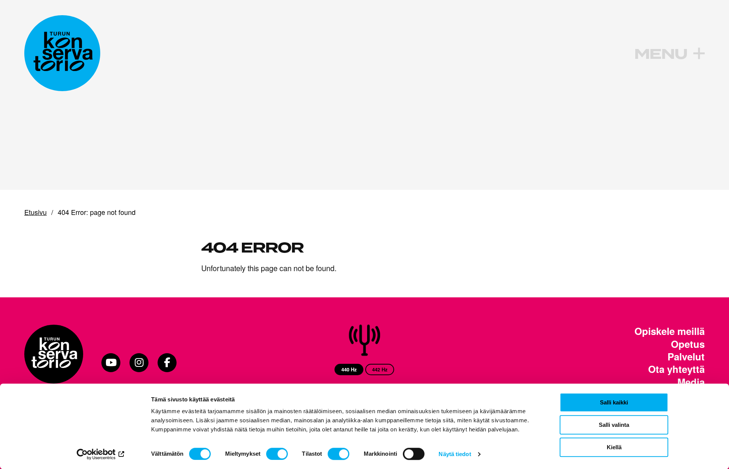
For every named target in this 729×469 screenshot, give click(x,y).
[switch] (277, 454)
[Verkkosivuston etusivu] (62, 53)
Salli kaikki (614, 402)
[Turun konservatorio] (53, 363)
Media (691, 382)
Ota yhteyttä (676, 369)
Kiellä (614, 447)
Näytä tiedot (455, 454)
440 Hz (349, 369)
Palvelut (686, 356)
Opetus (688, 344)
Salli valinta (614, 425)
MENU (660, 54)
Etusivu (35, 212)
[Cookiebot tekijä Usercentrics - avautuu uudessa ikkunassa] (101, 454)
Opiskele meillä (669, 331)
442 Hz (379, 369)
